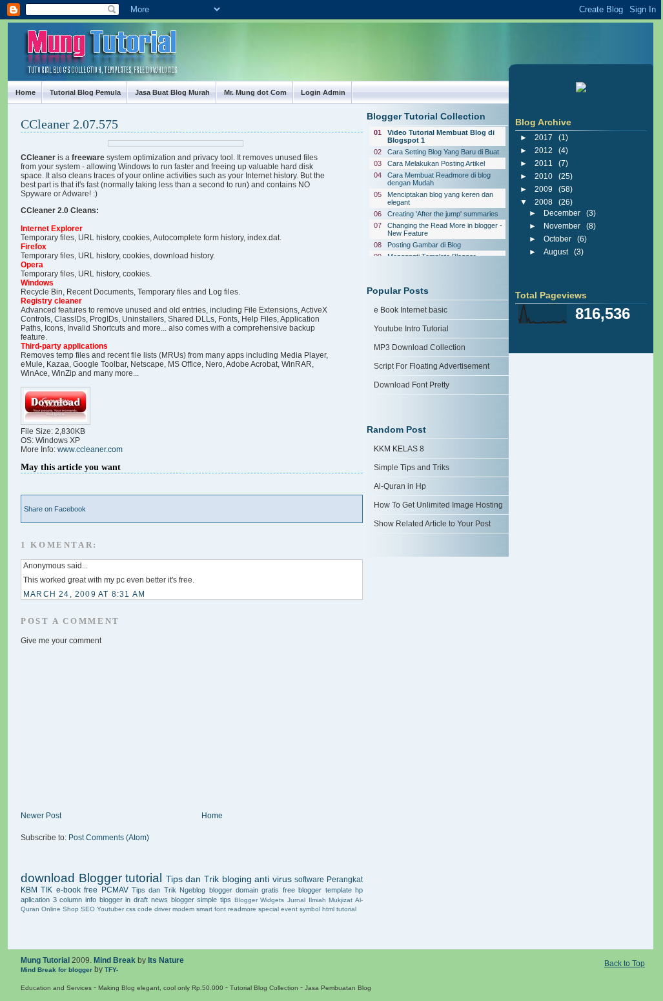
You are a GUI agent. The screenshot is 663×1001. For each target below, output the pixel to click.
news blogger (172, 899)
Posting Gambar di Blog (424, 245)
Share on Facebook (55, 509)
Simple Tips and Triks (411, 467)
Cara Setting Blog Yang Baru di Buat (443, 152)
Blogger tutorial (121, 878)
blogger (220, 890)
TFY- (111, 969)
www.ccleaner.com (90, 449)
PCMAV (114, 889)
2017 (544, 137)
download (48, 878)
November (562, 226)
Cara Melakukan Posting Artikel (436, 163)
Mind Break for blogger (56, 969)
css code (139, 909)
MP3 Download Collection (419, 347)
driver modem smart (183, 909)
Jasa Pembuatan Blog (338, 987)
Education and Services (56, 987)
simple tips (214, 899)
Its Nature (166, 960)
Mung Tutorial (45, 960)
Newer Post (41, 815)
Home (25, 92)
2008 (544, 202)
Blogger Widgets (259, 899)
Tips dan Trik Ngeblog (168, 890)
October (557, 238)
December (562, 213)
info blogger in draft (116, 899)
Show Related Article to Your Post (432, 523)
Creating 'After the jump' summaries (442, 214)
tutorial (346, 909)
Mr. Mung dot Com (255, 92)
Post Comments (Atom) (108, 837)
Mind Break (115, 960)
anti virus (273, 879)
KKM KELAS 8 (399, 448)
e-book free (76, 889)
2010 (544, 176)
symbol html (317, 909)
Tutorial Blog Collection (264, 987)
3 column (68, 899)
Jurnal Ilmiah (306, 899)
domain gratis (257, 890)
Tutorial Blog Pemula (85, 92)
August (556, 251)
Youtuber (110, 909)
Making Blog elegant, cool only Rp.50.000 (160, 987)
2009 (544, 189)
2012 (544, 150)
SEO (88, 909)
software (309, 879)
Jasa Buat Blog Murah (172, 92)
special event (278, 909)
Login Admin (323, 92)
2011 (544, 163)
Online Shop (60, 909)
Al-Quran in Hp (400, 486)
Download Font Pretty (411, 384)
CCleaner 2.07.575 (69, 124)
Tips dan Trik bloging (209, 879)
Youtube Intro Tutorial (411, 328)
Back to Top (624, 963)
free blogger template (317, 890)
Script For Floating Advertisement (431, 366)
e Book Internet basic (410, 310)
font (220, 909)
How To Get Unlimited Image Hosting (438, 505)
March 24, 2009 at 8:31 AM (84, 594)
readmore (242, 909)
